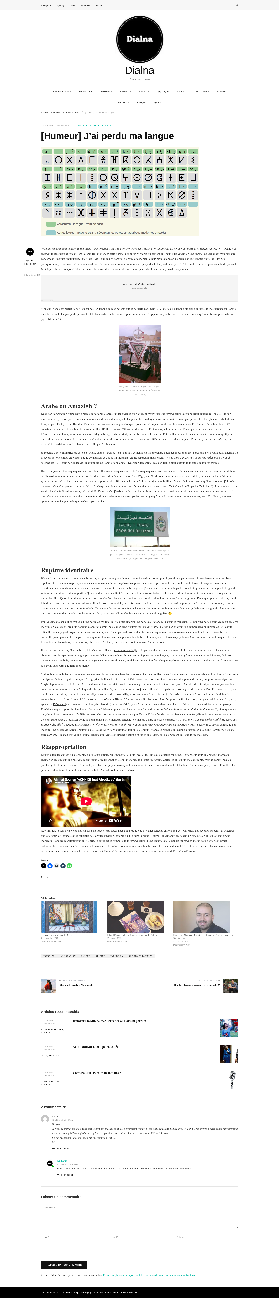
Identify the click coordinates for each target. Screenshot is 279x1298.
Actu (44, 1055)
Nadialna (62, 1161)
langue (85, 956)
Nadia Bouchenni (30, 262)
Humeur (124, 91)
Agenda (157, 102)
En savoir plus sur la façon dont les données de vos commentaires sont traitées (149, 1275)
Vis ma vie (123, 102)
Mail (72, 5)
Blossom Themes (103, 1292)
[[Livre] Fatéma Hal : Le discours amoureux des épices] (138, 917)
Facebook (85, 5)
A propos (141, 102)
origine (100, 956)
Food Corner (200, 91)
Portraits (105, 91)
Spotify (60, 5)
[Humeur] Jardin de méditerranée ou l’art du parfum (109, 1020)
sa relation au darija (125, 650)
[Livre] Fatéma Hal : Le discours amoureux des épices (132, 934)
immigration (68, 956)
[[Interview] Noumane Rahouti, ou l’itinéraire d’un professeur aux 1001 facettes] (204, 917)
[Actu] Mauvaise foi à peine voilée (95, 1046)
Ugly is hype (162, 91)
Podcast (142, 91)
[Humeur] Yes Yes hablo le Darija (56, 934)
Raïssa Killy (60, 704)
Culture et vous (61, 91)
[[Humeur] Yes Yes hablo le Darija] (72, 917)
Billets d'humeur (89, 125)
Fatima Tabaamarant (163, 835)
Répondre (62, 1148)
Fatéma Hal (89, 254)
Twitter (99, 5)
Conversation (50, 1081)
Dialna (139, 70)
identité (48, 956)
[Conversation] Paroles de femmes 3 (96, 1072)
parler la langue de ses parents (131, 956)
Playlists (221, 91)
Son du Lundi (86, 91)
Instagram (46, 5)
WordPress (131, 1292)
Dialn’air (181, 91)
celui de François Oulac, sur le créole (74, 269)
